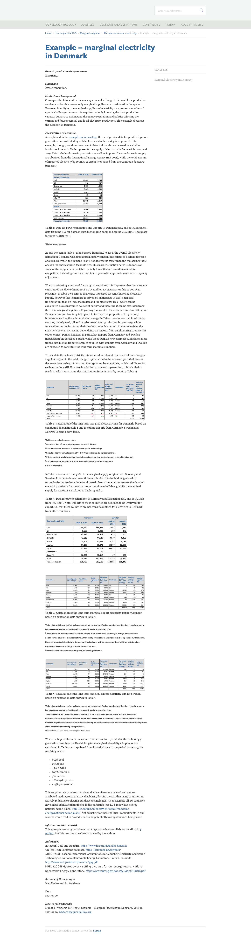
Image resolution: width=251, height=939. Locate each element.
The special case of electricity (120, 32)
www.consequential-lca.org (75, 912)
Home (48, 32)
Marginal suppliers (90, 32)
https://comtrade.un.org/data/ (103, 850)
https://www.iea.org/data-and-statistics (104, 846)
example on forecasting (83, 137)
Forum (170, 24)
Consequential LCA (64, 10)
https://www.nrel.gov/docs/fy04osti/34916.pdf (116, 871)
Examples (87, 24)
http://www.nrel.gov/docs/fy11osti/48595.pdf (71, 862)
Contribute (151, 24)
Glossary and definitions (118, 24)
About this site (192, 24)
